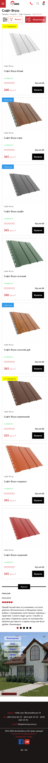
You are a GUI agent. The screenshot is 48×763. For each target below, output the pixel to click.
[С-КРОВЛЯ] (13, 4)
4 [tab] (27, 628)
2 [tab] (21, 628)
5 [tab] (30, 628)
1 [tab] (18, 628)
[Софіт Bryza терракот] (24, 459)
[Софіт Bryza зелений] (24, 254)
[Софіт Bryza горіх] (24, 114)
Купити (38, 89)
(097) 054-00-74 (14, 717)
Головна (5, 14)
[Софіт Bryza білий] (24, 44)
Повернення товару (24, 736)
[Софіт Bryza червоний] (24, 528)
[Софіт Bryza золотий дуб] (24, 323)
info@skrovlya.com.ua (27, 724)
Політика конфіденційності (24, 734)
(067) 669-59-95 (31, 717)
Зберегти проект (9, 694)
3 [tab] (24, 628)
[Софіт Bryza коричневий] (24, 393)
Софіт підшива (24, 14)
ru (22, 750)
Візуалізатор (39, 19)
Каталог (13, 14)
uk (26, 750)
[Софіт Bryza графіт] (24, 185)
